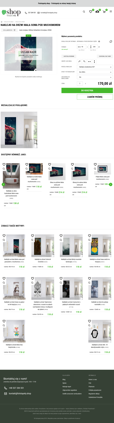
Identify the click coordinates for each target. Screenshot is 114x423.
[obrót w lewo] (84, 61)
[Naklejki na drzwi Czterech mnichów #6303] (42, 245)
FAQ (90, 383)
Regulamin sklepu (94, 394)
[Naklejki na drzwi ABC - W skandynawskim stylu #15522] (99, 331)
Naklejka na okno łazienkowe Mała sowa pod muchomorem (11, 193)
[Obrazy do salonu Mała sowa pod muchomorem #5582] (79, 171)
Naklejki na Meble (8, 21)
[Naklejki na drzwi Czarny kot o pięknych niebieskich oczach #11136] (71, 288)
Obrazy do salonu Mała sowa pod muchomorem (80, 184)
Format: (64, 48)
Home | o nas (93, 379)
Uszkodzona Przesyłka (95, 397)
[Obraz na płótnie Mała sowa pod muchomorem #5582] (57, 171)
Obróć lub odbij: (66, 61)
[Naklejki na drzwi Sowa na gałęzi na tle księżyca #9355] (14, 288)
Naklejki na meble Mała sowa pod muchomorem (34, 179)
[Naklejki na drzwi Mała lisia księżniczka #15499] (14, 331)
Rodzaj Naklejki (66, 66)
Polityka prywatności (95, 390)
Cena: (63, 83)
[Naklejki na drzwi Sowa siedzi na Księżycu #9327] (99, 245)
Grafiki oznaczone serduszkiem (72, 394)
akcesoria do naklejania (65, 77)
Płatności (91, 386)
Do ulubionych (7, 30)
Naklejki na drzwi (20, 21)
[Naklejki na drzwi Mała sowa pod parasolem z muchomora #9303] (14, 245)
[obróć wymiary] (110, 41)
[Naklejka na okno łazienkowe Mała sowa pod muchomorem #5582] (11, 176)
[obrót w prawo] (79, 61)
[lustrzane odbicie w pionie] (94, 61)
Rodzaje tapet (67, 386)
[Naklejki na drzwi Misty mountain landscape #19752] (71, 245)
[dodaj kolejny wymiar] (81, 41)
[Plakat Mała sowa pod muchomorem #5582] (102, 168)
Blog (64, 379)
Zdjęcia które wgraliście (70, 390)
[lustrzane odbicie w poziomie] (89, 61)
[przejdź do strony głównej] (11, 12)
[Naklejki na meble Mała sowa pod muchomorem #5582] (34, 168)
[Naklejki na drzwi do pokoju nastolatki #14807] (99, 288)
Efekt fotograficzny (68, 72)
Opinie (64, 383)
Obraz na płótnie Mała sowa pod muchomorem (57, 184)
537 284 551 (32, 13)
